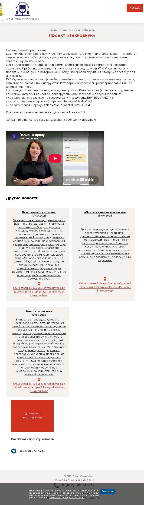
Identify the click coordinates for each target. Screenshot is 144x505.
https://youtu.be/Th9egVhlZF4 (90, 98)
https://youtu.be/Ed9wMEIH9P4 (67, 105)
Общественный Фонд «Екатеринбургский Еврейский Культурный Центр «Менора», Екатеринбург (39, 291)
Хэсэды (134, 8)
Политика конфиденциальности (66, 498)
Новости (89, 30)
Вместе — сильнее (39, 311)
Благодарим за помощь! (39, 212)
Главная (52, 30)
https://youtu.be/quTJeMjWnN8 (70, 101)
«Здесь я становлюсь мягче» (105, 212)
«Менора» (76, 30)
